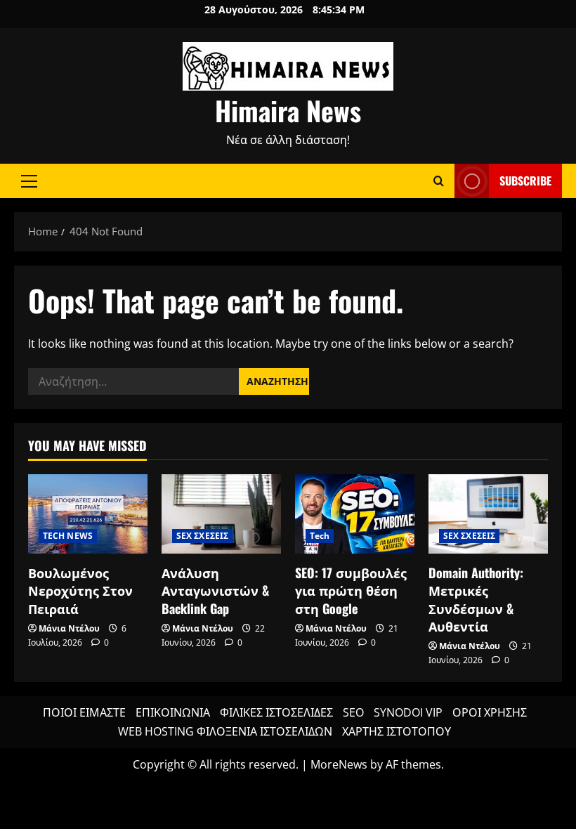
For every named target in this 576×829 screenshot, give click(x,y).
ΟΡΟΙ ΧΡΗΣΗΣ (489, 712)
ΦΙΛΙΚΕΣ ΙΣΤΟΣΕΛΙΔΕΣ (276, 712)
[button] (29, 181)
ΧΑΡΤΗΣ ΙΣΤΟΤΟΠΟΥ (396, 731)
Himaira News (288, 110)
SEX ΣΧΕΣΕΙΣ (202, 536)
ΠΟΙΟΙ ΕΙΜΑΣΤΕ (84, 712)
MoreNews (338, 764)
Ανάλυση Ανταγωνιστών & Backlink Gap (215, 590)
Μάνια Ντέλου (69, 628)
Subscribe (525, 180)
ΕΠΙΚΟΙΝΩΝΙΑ (173, 712)
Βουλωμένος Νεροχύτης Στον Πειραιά (80, 590)
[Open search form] (438, 181)
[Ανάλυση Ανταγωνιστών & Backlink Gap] (221, 514)
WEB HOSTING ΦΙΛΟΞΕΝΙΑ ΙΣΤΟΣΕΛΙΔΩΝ (225, 731)
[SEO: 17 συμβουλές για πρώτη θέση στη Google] (354, 514)
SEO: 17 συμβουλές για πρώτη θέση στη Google (351, 590)
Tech (319, 536)
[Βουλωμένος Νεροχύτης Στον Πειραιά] (88, 514)
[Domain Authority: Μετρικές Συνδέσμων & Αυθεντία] (488, 514)
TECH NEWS (68, 536)
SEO (353, 712)
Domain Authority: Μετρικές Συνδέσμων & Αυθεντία (475, 599)
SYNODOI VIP (408, 712)
